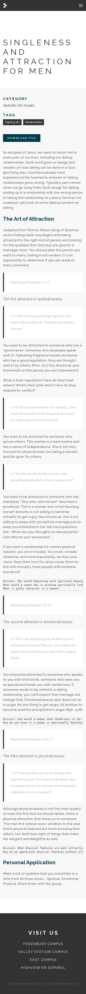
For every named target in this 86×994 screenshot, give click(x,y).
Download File (21, 138)
